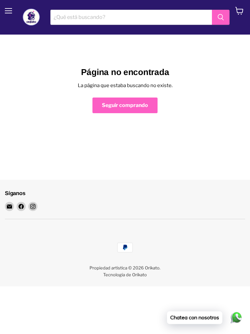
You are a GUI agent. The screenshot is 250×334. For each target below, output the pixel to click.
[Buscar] (220, 17)
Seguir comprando (125, 105)
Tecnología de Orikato (125, 274)
